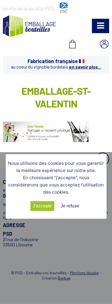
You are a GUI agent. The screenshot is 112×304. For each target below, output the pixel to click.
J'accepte (42, 205)
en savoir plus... (85, 66)
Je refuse (70, 205)
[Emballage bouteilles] (29, 35)
